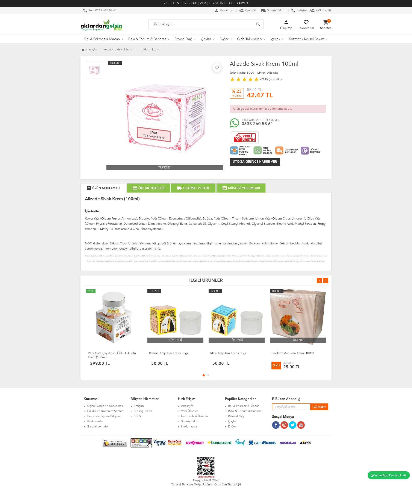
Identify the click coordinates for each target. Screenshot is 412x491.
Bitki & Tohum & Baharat (147, 39)
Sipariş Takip (189, 421)
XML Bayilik (321, 10)
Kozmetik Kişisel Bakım (306, 39)
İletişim (299, 10)
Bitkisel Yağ (183, 39)
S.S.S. (138, 416)
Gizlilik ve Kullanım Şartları (105, 411)
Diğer (224, 39)
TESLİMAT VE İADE (193, 188)
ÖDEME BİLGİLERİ (148, 188)
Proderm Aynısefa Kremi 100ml (292, 353)
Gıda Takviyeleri (249, 39)
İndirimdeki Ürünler (194, 416)
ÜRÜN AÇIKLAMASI (103, 188)
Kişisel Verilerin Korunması (105, 406)
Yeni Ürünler (189, 411)
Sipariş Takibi (273, 10)
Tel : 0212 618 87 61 (100, 10)
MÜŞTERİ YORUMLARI (241, 188)
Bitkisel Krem (150, 49)
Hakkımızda (95, 421)
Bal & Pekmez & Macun (102, 39)
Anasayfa (90, 49)
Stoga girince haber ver (255, 162)
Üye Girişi (223, 10)
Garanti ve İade (97, 426)
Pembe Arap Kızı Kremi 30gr (168, 353)
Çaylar (206, 39)
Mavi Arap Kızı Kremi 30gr (228, 353)
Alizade (272, 72)
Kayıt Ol (247, 10)
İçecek (275, 39)
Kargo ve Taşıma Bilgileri (104, 416)
